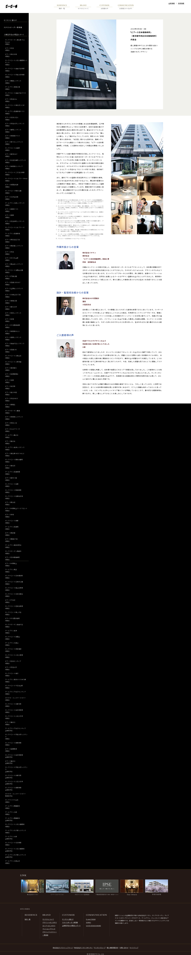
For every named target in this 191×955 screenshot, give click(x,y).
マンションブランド (48, 929)
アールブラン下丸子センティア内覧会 (15, 693)
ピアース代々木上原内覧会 (11, 259)
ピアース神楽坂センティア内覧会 (14, 167)
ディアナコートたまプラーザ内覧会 (14, 228)
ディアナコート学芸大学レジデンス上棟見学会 (16, 769)
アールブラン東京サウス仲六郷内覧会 (15, 680)
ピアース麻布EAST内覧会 (11, 155)
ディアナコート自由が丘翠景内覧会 (14, 69)
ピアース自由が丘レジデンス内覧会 (14, 344)
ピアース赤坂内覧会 (9, 515)
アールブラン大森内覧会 (11, 813)
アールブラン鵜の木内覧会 (11, 436)
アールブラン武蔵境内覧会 (11, 528)
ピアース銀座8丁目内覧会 (11, 540)
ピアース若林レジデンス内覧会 (13, 314)
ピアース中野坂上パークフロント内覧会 (16, 509)
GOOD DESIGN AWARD (93, 926)
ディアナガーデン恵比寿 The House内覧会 (15, 42)
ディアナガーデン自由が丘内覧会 (14, 625)
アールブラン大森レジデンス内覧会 (14, 204)
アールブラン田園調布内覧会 (12, 807)
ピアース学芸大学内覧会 (11, 668)
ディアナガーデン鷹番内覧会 (12, 412)
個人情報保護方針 (112, 948)
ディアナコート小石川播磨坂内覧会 (14, 825)
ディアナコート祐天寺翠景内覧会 (14, 711)
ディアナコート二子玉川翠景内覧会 (14, 173)
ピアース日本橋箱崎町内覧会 (12, 558)
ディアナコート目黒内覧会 (11, 485)
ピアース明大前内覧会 (10, 503)
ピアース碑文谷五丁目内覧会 (12, 241)
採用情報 (181, 3)
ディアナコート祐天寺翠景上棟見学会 (14, 756)
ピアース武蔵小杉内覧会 (11, 350)
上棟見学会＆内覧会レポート (71, 925)
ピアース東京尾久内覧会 (11, 369)
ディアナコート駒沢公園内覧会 (13, 192)
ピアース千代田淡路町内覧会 (12, 619)
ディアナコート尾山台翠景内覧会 (14, 589)
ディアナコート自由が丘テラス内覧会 (15, 94)
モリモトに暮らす (68, 919)
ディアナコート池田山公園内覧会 (14, 271)
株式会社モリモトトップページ (63, 948)
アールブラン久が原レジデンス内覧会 (15, 831)
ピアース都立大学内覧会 (11, 308)
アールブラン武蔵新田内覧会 (12, 473)
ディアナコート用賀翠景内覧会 (13, 744)
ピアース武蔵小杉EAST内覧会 (13, 283)
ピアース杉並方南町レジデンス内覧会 (15, 161)
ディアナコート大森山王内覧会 (13, 357)
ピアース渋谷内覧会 (9, 253)
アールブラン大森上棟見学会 (11, 837)
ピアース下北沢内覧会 (10, 601)
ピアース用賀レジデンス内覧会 (13, 338)
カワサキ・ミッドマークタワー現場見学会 (15, 795)
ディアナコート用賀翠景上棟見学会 (13, 789)
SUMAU (88, 922)
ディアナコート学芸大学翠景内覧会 (14, 76)
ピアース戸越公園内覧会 (11, 277)
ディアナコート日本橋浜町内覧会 (14, 577)
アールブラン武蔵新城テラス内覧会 (14, 112)
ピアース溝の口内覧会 (10, 723)
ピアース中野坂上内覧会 (11, 564)
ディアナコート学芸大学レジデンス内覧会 (16, 736)
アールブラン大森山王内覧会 (12, 862)
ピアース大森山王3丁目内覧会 (13, 296)
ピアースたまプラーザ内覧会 (12, 430)
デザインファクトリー (49, 932)
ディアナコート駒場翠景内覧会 (13, 491)
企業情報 (172, 3)
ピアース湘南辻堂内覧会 (11, 302)
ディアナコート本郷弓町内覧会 (13, 705)
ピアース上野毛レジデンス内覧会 (14, 289)
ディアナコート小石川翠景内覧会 (14, 656)
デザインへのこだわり (49, 922)
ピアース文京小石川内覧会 (11, 118)
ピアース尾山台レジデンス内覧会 (14, 265)
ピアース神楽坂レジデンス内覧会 (14, 418)
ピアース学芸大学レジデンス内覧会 (14, 124)
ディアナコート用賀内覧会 (11, 522)
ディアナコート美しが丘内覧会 (13, 613)
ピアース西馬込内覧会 (10, 405)
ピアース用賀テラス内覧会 (11, 210)
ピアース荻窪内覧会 (9, 320)
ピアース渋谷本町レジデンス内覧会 (14, 222)
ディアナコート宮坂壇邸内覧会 (13, 650)
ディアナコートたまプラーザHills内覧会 (16, 179)
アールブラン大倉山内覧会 (11, 644)
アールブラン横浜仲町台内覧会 (13, 546)
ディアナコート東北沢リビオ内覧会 (14, 106)
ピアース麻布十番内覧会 (11, 479)
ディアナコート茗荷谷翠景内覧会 (14, 607)
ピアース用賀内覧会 (9, 216)
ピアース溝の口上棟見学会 (10, 762)
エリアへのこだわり (48, 926)
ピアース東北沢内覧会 (10, 467)
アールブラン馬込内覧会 (11, 570)
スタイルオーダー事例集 (70, 922)
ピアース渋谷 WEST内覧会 (11, 399)
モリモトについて (48, 919)
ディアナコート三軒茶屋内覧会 (13, 363)
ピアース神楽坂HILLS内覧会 (12, 332)
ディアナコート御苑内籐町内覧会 (14, 460)
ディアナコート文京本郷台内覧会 (14, 595)
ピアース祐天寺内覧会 (10, 387)
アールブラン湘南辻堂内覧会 (12, 88)
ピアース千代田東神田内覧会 (12, 326)
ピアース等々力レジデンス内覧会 (14, 143)
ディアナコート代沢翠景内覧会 (13, 844)
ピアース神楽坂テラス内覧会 (12, 137)
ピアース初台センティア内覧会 (13, 662)
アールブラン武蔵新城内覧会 (12, 234)
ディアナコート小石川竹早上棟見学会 (14, 782)
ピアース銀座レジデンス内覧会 (13, 82)
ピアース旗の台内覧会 (10, 442)
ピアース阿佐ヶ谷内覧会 (11, 424)
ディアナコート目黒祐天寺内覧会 (14, 497)
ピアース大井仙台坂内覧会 (11, 198)
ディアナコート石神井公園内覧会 (14, 583)
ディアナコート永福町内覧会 (12, 149)
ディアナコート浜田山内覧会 (12, 638)
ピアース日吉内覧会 (9, 49)
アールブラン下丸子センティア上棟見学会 (15, 729)
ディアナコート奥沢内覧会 (11, 674)
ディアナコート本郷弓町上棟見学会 (13, 776)
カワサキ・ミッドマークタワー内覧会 (15, 699)
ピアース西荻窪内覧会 (10, 534)
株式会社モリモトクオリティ (83, 948)
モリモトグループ (99, 948)
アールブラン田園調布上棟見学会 (12, 819)
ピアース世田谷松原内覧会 (11, 186)
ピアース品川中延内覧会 (11, 393)
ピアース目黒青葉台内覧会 (11, 375)
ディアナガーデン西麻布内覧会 (13, 552)
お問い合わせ (124, 948)
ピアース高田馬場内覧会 (11, 750)
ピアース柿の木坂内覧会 (11, 55)
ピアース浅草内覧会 (9, 381)
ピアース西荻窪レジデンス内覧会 (14, 247)
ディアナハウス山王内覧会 (11, 801)
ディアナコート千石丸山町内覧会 (14, 687)
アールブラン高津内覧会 (11, 632)
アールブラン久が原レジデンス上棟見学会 (15, 856)
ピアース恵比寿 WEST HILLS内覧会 (14, 454)
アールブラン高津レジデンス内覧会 (14, 448)
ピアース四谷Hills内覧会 (11, 100)
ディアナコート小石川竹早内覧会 (14, 717)
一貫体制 (45, 935)
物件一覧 (27, 919)
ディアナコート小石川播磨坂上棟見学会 (14, 850)
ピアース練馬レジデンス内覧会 (13, 131)
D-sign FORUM (91, 919)
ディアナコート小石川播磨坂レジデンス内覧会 (16, 62)
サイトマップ (134, 948)
